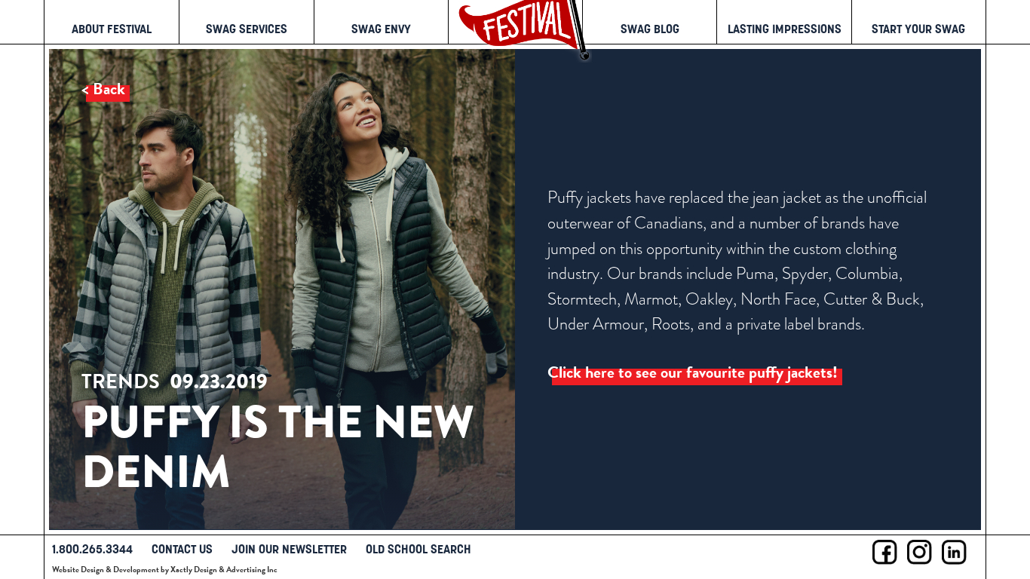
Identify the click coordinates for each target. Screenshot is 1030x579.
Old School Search (418, 548)
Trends (120, 382)
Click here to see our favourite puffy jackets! (692, 372)
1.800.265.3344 (92, 548)
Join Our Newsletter (289, 548)
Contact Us (182, 548)
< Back (103, 89)
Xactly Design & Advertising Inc (223, 569)
